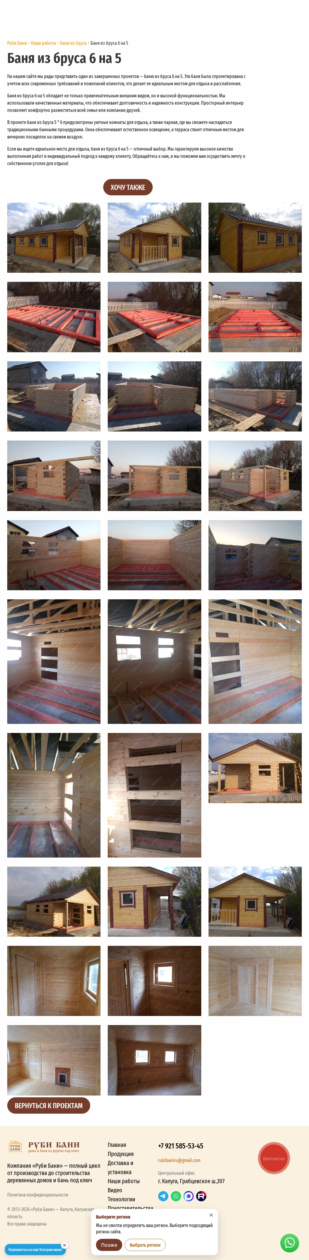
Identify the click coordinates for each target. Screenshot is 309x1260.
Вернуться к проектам (49, 1105)
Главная (117, 1144)
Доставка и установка (120, 1167)
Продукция (121, 1153)
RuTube (201, 1196)
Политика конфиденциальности (37, 1194)
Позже (109, 1245)
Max (188, 1196)
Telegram (163, 1196)
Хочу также (128, 187)
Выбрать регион (145, 1245)
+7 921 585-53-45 (180, 1145)
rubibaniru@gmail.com (179, 1160)
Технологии (121, 1199)
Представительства (130, 1208)
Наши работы (124, 1181)
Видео (115, 1190)
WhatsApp (176, 1196)
